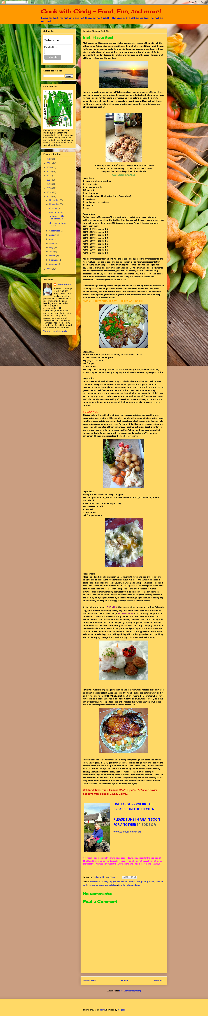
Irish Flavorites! (56, 212)
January (53, 264)
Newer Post (89, 980)
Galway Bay (106, 882)
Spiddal (121, 885)
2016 (49, 184)
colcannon (95, 882)
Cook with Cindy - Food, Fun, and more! (101, 11)
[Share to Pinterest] (135, 877)
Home (124, 980)
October (53, 208)
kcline (102, 1010)
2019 (49, 171)
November (54, 204)
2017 (49, 180)
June (52, 243)
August (53, 235)
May (51, 247)
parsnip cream (148, 882)
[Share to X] (129, 877)
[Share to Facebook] (132, 877)
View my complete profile (55, 331)
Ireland (131, 882)
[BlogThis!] (126, 877)
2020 (49, 167)
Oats (138, 882)
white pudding (133, 885)
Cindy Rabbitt (64, 284)
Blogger (121, 1010)
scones (91, 885)
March (52, 255)
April (51, 251)
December (54, 200)
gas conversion (120, 882)
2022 (49, 159)
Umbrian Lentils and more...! (56, 217)
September (55, 231)
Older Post (159, 980)
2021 (49, 163)
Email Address (51, 47)
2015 (49, 188)
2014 (49, 192)
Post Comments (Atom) (130, 991)
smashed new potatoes (106, 885)
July (51, 239)
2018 (49, 175)
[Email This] (123, 877)
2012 (49, 269)
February (54, 260)
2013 (49, 196)
